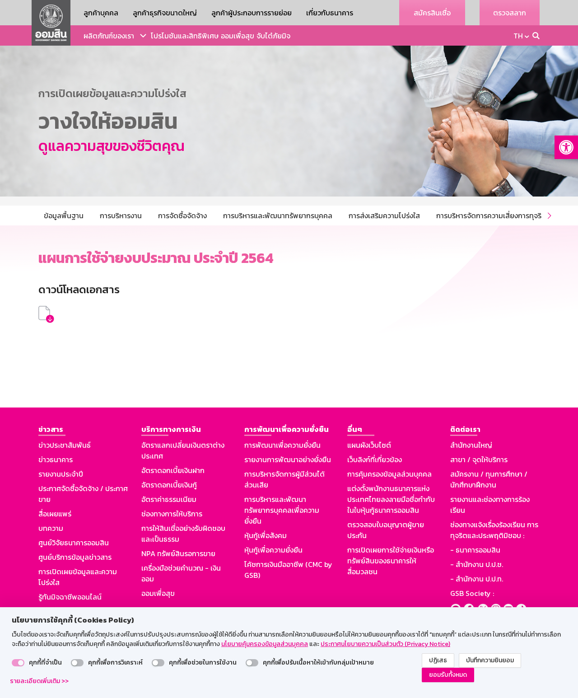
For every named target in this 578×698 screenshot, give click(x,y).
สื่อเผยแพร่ (54, 513)
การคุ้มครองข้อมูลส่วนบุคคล (389, 473)
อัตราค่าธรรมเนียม (168, 499)
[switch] (18, 662)
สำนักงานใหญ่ (471, 445)
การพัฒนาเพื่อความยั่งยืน (282, 445)
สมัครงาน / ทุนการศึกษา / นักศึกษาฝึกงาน (488, 479)
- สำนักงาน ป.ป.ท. (476, 578)
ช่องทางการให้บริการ (171, 513)
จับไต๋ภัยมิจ (273, 35)
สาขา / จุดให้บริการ (479, 459)
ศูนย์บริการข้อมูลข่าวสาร (75, 557)
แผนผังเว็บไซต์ (369, 445)
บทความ (50, 528)
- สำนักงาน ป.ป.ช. (476, 564)
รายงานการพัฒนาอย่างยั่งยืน (287, 459)
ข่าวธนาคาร (55, 459)
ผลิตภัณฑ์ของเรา (109, 35)
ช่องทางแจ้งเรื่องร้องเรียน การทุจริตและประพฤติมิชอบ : (494, 530)
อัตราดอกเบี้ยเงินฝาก (173, 470)
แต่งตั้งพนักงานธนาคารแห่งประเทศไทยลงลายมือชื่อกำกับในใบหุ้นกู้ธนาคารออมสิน (391, 499)
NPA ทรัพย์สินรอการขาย (178, 553)
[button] (566, 147)
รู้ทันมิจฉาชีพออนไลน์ (70, 596)
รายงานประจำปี (60, 473)
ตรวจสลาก (509, 12)
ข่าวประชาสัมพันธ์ (64, 445)
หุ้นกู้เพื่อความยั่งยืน (273, 549)
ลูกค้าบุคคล (101, 12)
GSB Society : (472, 593)
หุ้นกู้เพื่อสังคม (265, 535)
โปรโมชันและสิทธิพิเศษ (185, 35)
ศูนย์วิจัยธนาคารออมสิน (73, 542)
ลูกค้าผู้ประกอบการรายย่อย (251, 12)
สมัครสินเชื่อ (432, 12)
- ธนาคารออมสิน (475, 549)
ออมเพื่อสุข (237, 35)
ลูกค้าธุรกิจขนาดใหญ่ (165, 12)
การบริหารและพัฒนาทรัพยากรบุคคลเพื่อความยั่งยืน (281, 510)
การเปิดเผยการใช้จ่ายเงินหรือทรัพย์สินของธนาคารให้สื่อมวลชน (390, 560)
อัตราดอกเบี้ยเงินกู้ (169, 484)
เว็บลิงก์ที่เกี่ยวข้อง (374, 459)
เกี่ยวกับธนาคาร (329, 12)
